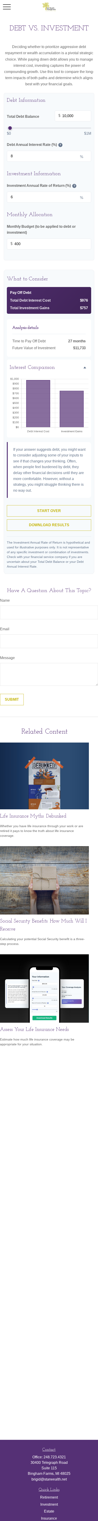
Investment (49, 1504)
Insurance (49, 1518)
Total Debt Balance (33, 116)
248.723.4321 (55, 1457)
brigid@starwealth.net (49, 1479)
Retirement (49, 1497)
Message (7, 658)
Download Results (49, 525)
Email (4, 629)
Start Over (49, 511)
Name (5, 600)
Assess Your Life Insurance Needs (34, 1029)
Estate (49, 1511)
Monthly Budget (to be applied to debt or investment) (41, 229)
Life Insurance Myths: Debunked (33, 816)
